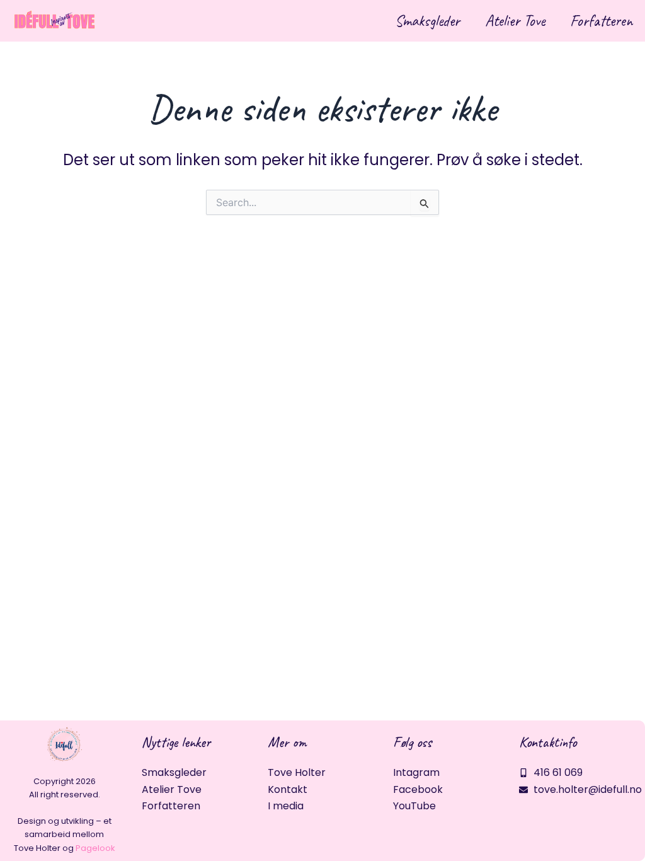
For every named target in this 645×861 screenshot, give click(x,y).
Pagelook (95, 848)
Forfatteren (601, 21)
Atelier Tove (515, 21)
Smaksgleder (427, 21)
